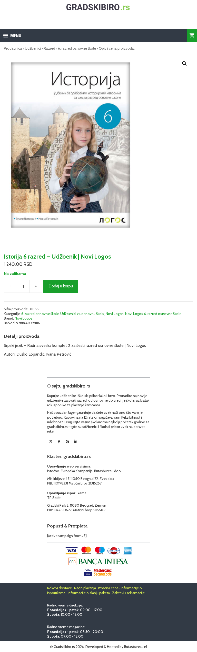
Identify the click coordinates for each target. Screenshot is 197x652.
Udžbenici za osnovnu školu (82, 313)
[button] (184, 63)
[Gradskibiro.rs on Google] (67, 441)
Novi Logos (115, 313)
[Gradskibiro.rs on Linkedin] (75, 441)
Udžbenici (33, 48)
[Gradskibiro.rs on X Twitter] (50, 441)
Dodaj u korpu (60, 286)
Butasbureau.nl (135, 646)
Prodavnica (13, 48)
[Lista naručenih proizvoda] (192, 35)
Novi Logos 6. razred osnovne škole (153, 313)
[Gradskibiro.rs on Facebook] (59, 441)
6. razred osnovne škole (77, 48)
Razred (49, 48)
